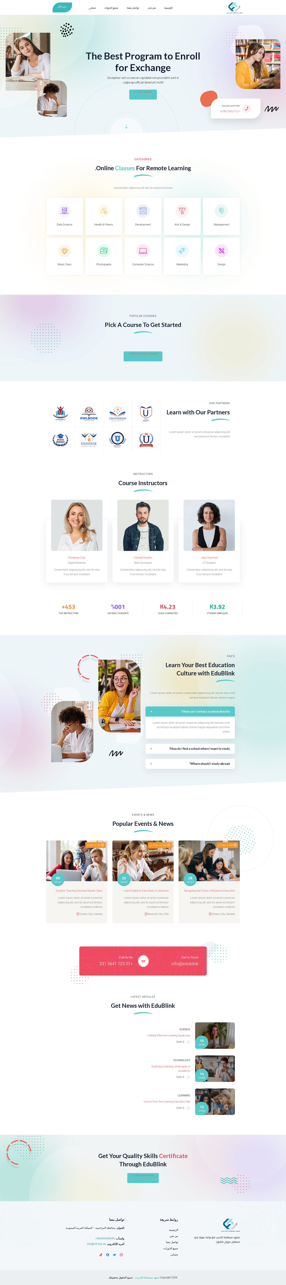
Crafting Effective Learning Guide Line (168, 1035)
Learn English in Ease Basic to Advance (146, 890)
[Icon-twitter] (115, 1255)
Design (221, 264)
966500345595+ (105, 1238)
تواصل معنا (133, 7)
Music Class (65, 264)
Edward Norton (143, 557)
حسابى (92, 7)
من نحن (152, 7)
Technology (181, 1060)
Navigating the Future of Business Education (209, 890)
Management (221, 224)
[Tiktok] (101, 1255)
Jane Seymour (209, 557)
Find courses (144, 91)
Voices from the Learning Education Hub (167, 1101)
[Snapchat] (108, 1255)
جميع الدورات (111, 7)
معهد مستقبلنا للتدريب (147, 1277)
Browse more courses (144, 353)
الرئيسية (168, 7)
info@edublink (184, 963)
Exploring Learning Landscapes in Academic (171, 1068)
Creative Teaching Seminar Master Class (79, 890)
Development (143, 224)
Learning (184, 1095)
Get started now (144, 1175)
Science (184, 1029)
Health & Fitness (104, 224)
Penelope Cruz (76, 557)
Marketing (182, 264)
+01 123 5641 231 (116, 963)
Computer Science (143, 264)
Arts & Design (182, 224)
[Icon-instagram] (121, 1255)
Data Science (64, 224)
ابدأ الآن (61, 6)
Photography (103, 264)
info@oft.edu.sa (96, 1243)
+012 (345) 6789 (230, 111)
